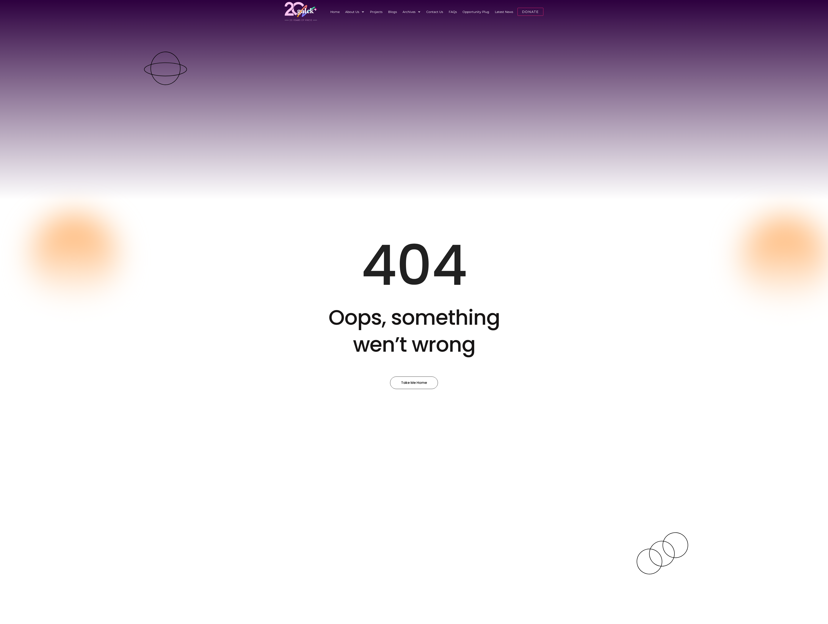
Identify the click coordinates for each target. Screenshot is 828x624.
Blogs (392, 12)
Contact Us (434, 12)
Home (335, 12)
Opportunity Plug (476, 12)
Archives (409, 12)
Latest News (504, 12)
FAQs (453, 12)
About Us (352, 12)
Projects (376, 12)
